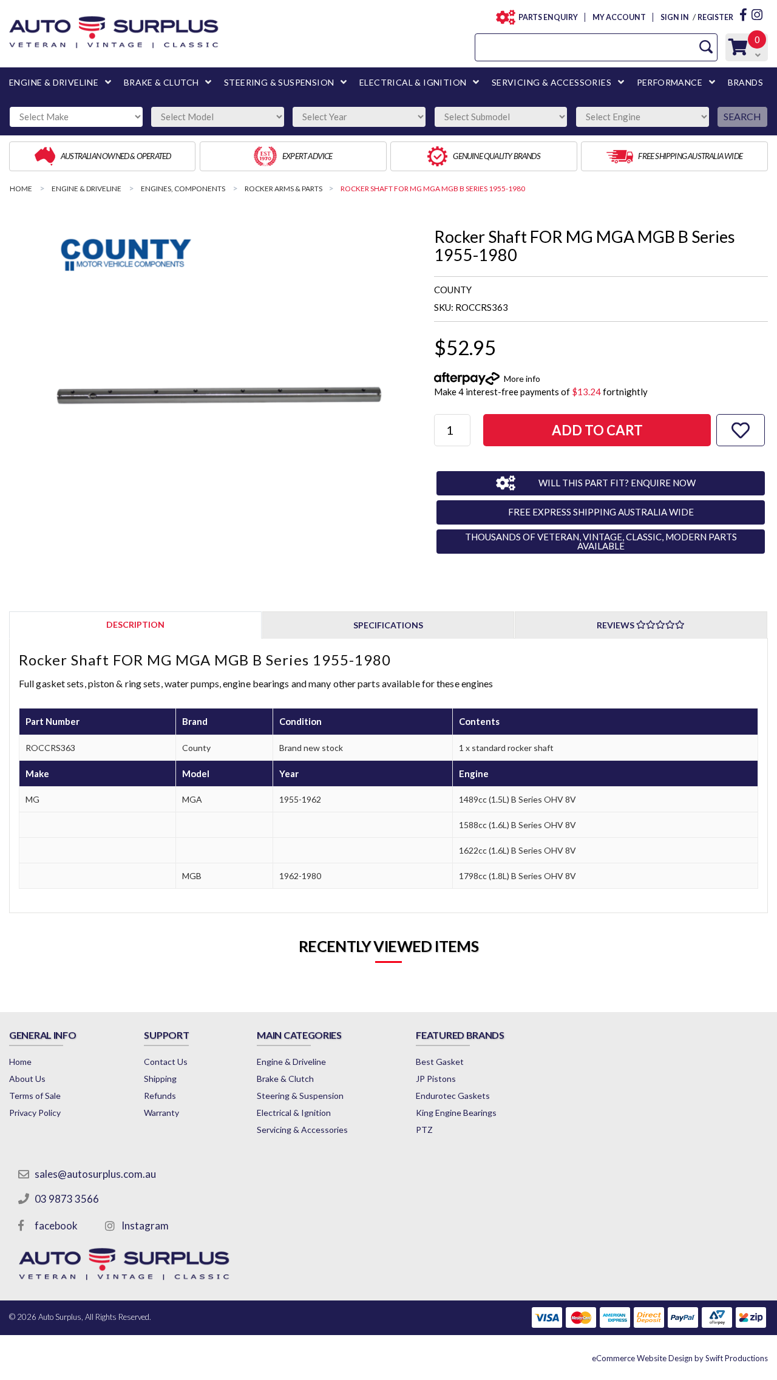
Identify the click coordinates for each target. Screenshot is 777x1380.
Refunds (160, 1095)
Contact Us (166, 1061)
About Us (27, 1078)
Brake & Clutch (285, 1078)
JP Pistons (436, 1078)
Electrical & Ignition (294, 1112)
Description (135, 624)
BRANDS (745, 82)
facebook (56, 1225)
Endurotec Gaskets (453, 1095)
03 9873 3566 (67, 1198)
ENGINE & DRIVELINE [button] (53, 82)
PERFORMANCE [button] (669, 82)
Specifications (388, 625)
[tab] (135, 624)
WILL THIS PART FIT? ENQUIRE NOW (617, 482)
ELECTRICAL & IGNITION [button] (412, 82)
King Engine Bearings (456, 1112)
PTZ (424, 1129)
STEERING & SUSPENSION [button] (279, 82)
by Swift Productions (680, 1358)
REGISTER (715, 17)
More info (522, 378)
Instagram (145, 1225)
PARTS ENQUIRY (548, 17)
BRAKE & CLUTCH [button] (161, 82)
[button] (740, 430)
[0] (738, 50)
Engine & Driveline (291, 1061)
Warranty (161, 1112)
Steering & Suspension (300, 1095)
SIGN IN (674, 17)
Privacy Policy (35, 1112)
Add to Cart (597, 430)
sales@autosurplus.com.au (95, 1174)
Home (20, 1061)
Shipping (160, 1078)
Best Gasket (440, 1061)
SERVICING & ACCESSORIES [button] (551, 82)
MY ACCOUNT (618, 17)
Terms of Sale (35, 1095)
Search (742, 116)
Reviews (616, 625)
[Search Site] (706, 47)
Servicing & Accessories (302, 1129)
